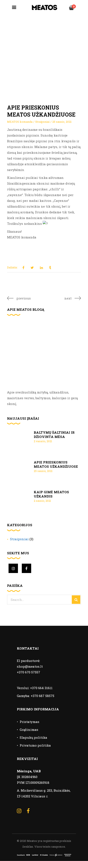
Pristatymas (29, 722)
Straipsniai (42, 122)
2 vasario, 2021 (43, 441)
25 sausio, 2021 (62, 122)
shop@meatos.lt (30, 666)
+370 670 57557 (28, 672)
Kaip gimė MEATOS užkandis (51, 494)
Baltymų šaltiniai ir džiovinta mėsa (54, 434)
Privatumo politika (35, 745)
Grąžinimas (29, 729)
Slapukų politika (33, 737)
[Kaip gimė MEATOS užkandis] (19, 500)
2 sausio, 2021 (42, 500)
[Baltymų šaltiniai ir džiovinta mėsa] (19, 441)
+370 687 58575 (42, 696)
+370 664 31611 (41, 688)
